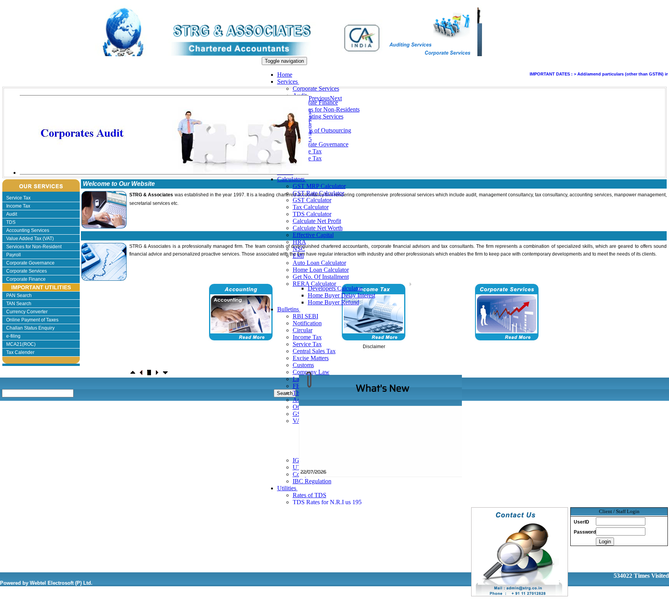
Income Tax (307, 337)
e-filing (13, 336)
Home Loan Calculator (321, 269)
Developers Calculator (335, 288)
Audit (11, 214)
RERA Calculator (315, 283)
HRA (299, 242)
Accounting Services (318, 116)
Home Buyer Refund (333, 302)
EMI (298, 255)
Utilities (287, 488)
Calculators (291, 179)
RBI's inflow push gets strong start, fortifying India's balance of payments (384, 473)
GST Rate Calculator (318, 193)
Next (336, 98)
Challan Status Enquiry (30, 328)
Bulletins (288, 309)
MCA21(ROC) (21, 344)
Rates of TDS (309, 495)
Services (288, 81)
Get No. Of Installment (321, 276)
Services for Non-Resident (34, 246)
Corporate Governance (320, 144)
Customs (303, 365)
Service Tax (307, 344)
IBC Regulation (312, 481)
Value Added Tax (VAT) (30, 238)
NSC (299, 249)
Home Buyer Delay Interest (341, 295)
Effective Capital (313, 235)
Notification (307, 323)
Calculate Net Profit (317, 221)
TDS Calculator (312, 214)
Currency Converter (27, 311)
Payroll (13, 255)
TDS (10, 222)
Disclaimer (374, 346)
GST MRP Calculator (319, 186)
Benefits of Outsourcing (322, 130)
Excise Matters (311, 358)
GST (299, 413)
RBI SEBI (305, 316)
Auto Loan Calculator (319, 262)
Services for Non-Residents (326, 109)
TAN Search (18, 303)
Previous (319, 98)
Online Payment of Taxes (32, 320)
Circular (302, 330)
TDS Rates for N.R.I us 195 (327, 502)
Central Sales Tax (314, 351)
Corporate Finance (315, 102)
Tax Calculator (311, 207)
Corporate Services (316, 88)
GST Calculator (312, 200)
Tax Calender (20, 352)
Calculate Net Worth (318, 228)
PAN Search (19, 295)
